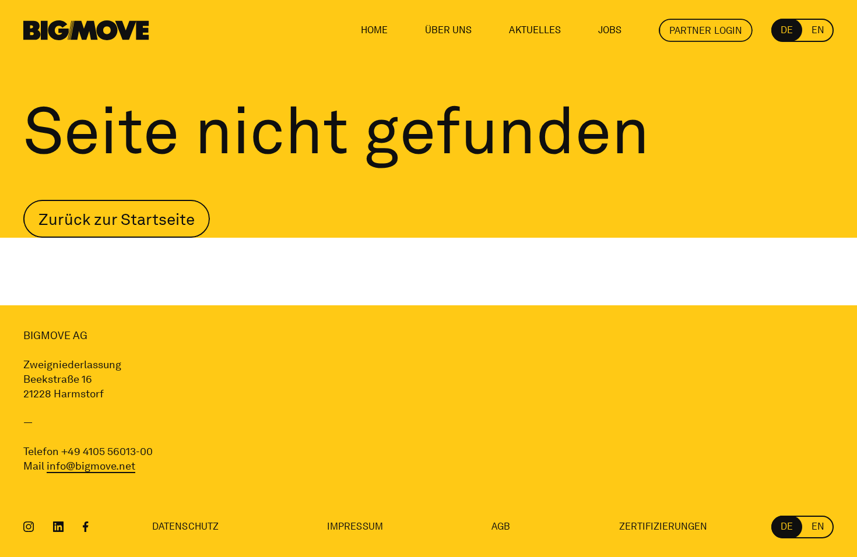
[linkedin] (58, 526)
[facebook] (86, 526)
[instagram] (28, 526)
